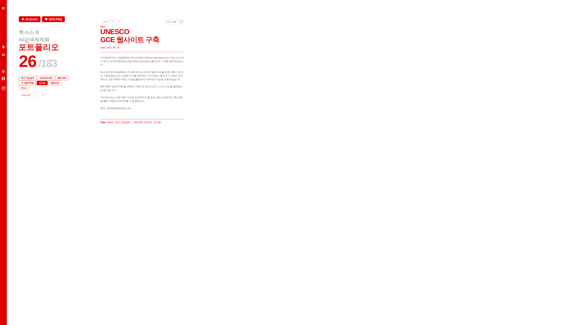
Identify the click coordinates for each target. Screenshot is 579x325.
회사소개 (29, 32)
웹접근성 (55, 83)
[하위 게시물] (119, 22)
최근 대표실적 (27, 78)
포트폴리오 (38, 47)
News (24, 88)
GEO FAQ (55, 19)
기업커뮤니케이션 (142, 122)
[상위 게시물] (113, 22)
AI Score (31, 19)
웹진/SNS (62, 78)
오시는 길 (3, 47)
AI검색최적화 (34, 39)
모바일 (42, 83)
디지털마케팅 (27, 83)
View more (25, 95)
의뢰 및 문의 (3, 54)
